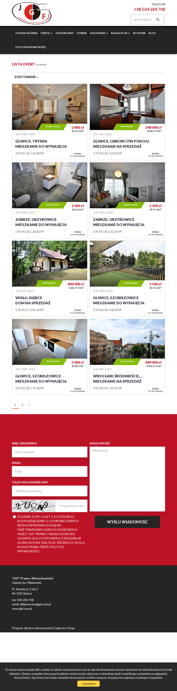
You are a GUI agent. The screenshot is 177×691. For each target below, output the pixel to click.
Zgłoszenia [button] (98, 33)
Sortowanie (25, 77)
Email (16, 463)
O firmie (82, 33)
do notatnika (77, 154)
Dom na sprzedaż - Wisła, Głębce (49, 278)
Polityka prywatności (31, 47)
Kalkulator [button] (119, 33)
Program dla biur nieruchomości (33, 628)
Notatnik (139, 33)
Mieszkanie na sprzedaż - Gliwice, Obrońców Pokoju (127, 122)
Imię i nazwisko (24, 443)
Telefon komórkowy (30, 482)
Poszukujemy (65, 33)
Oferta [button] (46, 33)
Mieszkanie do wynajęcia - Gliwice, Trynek (49, 122)
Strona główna (27, 33)
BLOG (152, 33)
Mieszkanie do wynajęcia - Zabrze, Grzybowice (49, 200)
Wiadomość (100, 443)
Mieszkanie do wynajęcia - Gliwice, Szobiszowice (127, 278)
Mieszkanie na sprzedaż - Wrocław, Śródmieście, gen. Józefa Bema (127, 357)
